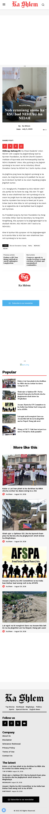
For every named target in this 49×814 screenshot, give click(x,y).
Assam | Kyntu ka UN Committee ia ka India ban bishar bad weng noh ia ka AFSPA (32, 406)
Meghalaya (24, 105)
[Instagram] (11, 723)
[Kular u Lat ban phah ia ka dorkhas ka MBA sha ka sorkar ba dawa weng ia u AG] (9, 383)
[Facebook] (4, 146)
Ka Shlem (26, 126)
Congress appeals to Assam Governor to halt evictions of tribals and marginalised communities (36, 261)
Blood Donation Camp (18, 246)
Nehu (30, 246)
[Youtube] (24, 723)
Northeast (6, 791)
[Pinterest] (15, 146)
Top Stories (7, 771)
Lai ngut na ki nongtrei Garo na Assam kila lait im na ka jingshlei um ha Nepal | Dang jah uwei (31, 418)
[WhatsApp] (21, 146)
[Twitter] (10, 146)
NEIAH (5, 248)
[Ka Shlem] (24, 277)
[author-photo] (3, 494)
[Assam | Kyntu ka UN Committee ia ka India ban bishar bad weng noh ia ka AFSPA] (9, 407)
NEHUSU (37, 246)
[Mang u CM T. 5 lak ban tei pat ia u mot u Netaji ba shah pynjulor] (9, 430)
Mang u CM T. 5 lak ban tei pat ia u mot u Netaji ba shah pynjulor (32, 430)
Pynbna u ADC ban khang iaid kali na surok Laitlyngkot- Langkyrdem (11, 260)
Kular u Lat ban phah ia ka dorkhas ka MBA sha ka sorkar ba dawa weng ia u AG (32, 383)
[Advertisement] (24, 40)
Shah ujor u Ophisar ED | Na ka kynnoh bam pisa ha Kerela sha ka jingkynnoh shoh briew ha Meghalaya (31, 395)
